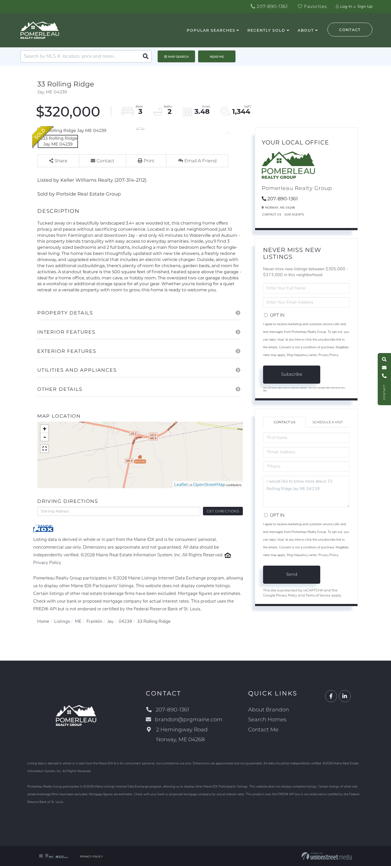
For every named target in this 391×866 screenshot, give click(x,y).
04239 (125, 621)
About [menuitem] (306, 30)
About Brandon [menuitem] (268, 709)
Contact (350, 29)
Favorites (315, 6)
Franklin (94, 621)
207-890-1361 (271, 6)
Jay (110, 621)
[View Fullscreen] (44, 449)
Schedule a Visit (328, 422)
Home (43, 621)
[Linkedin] (345, 696)
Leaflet (181, 485)
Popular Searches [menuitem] (211, 30)
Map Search (178, 57)
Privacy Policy (47, 563)
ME (78, 621)
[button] (145, 56)
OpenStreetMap (209, 485)
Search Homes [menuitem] (267, 719)
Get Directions (223, 511)
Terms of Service (318, 595)
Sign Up (364, 6)
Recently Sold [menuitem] (266, 30)
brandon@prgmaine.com (188, 719)
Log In (346, 6)
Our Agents (294, 214)
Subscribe (291, 374)
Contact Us (271, 214)
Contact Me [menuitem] (263, 729)
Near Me (217, 57)
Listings (62, 621)
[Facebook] (331, 696)
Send (291, 574)
